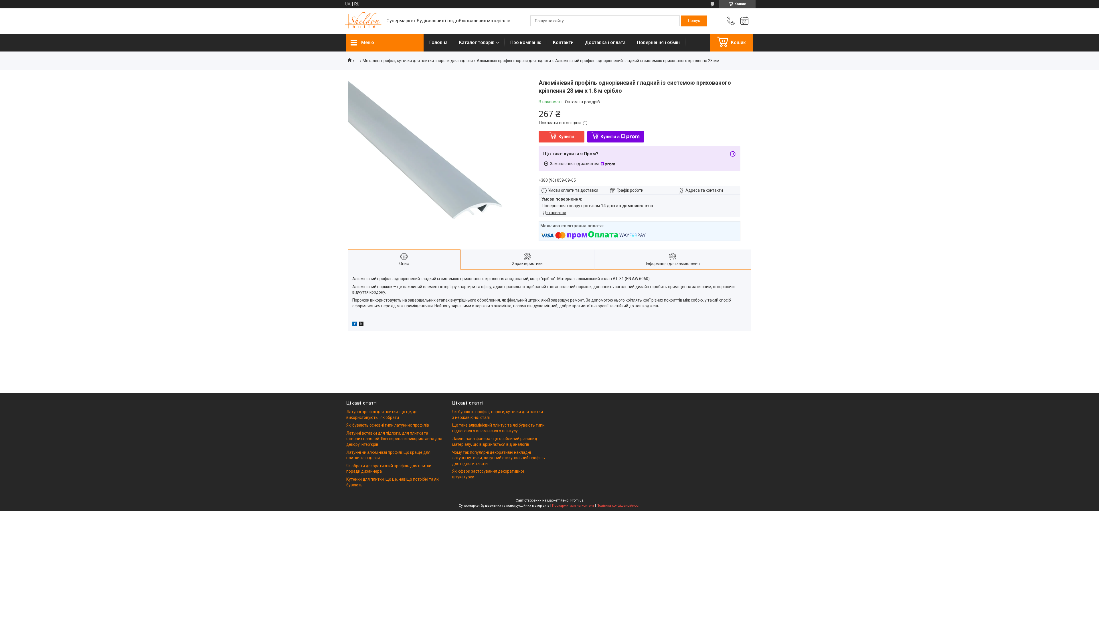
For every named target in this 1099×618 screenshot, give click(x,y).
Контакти (563, 42)
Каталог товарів (477, 42)
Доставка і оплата (605, 42)
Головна (438, 42)
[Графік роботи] (744, 21)
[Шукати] (694, 20)
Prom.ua (577, 500)
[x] (361, 324)
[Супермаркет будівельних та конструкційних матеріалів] (363, 21)
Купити (566, 136)
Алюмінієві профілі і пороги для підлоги (514, 60)
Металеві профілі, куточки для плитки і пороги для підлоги (418, 60)
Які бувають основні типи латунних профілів (387, 425)
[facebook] (354, 324)
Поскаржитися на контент (573, 506)
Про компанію (525, 42)
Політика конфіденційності (619, 506)
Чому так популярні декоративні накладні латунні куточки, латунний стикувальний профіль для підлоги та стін (498, 458)
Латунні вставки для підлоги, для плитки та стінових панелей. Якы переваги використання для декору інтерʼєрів (394, 439)
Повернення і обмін (658, 42)
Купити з (610, 136)
